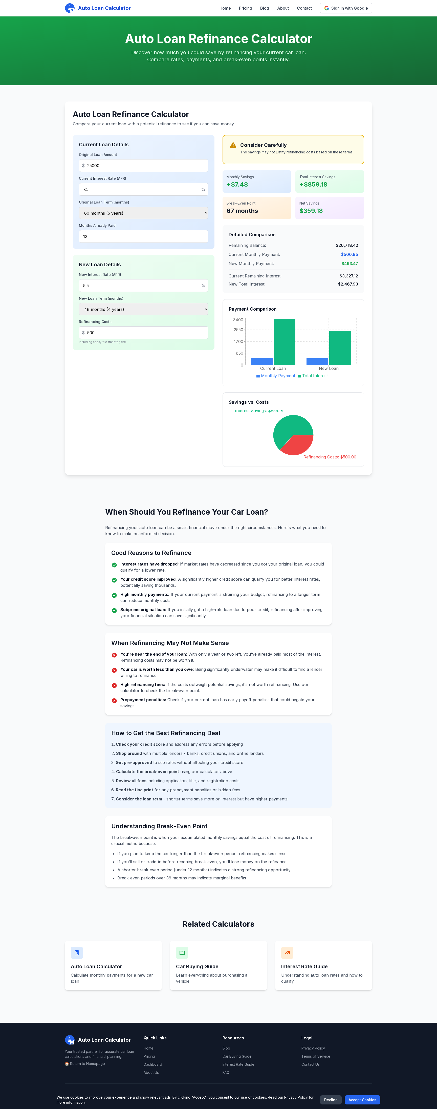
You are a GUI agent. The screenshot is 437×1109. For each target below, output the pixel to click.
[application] (293, 348)
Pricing (245, 8)
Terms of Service (315, 1056)
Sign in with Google (349, 8)
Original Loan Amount (98, 154)
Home (225, 8)
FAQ (226, 1072)
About (283, 8)
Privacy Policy (313, 1048)
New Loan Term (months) (101, 298)
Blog (264, 8)
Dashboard (153, 1064)
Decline (331, 1100)
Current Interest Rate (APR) (102, 178)
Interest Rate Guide (238, 1064)
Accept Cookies (362, 1100)
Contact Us (310, 1064)
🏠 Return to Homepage (85, 1063)
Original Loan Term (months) (104, 202)
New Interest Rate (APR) (100, 274)
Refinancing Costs (95, 321)
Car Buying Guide (237, 1056)
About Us (151, 1072)
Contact (304, 8)
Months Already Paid (97, 225)
